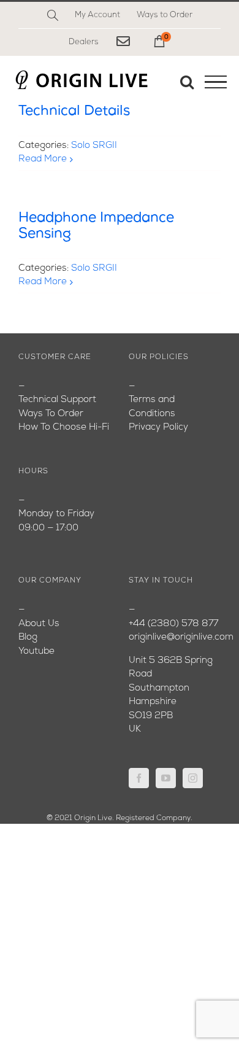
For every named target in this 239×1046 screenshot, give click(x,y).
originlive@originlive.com (181, 637)
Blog (27, 637)
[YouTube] (166, 778)
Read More (42, 159)
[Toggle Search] (187, 81)
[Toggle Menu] (215, 82)
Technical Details (74, 111)
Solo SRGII (94, 145)
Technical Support (57, 400)
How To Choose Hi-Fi (63, 427)
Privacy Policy (158, 427)
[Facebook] (139, 778)
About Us (38, 624)
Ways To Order (50, 414)
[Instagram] (193, 778)
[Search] (52, 15)
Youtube (36, 651)
